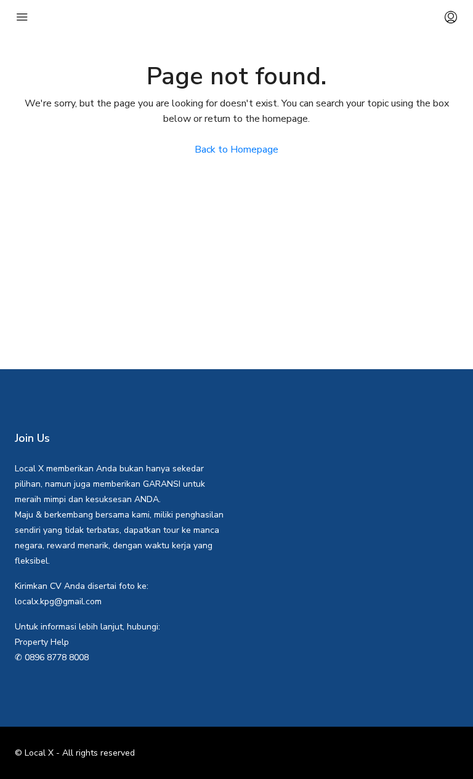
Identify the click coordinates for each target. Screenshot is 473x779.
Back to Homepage (236, 149)
